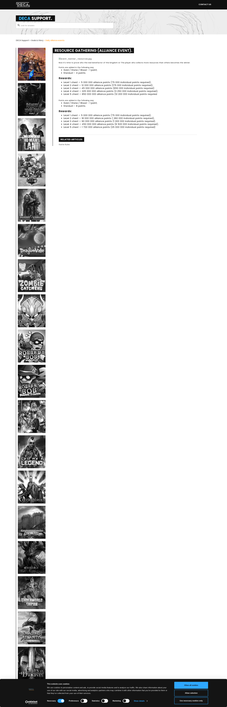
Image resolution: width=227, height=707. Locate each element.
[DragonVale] (32, 240)
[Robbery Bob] (32, 346)
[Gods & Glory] (32, 64)
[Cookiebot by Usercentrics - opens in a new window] (31, 702)
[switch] (84, 701)
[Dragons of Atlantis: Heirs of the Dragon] (32, 627)
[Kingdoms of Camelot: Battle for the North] (32, 522)
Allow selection (191, 693)
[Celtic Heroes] (32, 487)
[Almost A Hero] (32, 170)
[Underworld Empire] (32, 592)
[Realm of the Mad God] (32, 99)
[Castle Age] (32, 557)
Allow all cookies (191, 685)
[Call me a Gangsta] (32, 416)
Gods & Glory (37, 40)
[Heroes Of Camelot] (32, 205)
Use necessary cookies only (191, 701)
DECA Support (22, 40)
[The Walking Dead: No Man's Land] (32, 134)
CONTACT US (205, 4)
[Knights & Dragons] (32, 310)
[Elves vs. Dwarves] (32, 663)
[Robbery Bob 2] (32, 381)
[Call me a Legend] (32, 451)
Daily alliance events (54, 40)
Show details (139, 701)
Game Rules (64, 144)
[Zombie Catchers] (32, 275)
